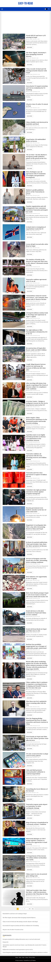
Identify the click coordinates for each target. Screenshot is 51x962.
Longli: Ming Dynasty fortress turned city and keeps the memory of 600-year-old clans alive (36, 367)
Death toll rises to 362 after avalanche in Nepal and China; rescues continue (36, 613)
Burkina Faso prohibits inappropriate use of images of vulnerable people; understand (36, 646)
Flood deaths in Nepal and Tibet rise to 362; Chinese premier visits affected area (37, 738)
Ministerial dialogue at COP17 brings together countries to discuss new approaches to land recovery (36, 841)
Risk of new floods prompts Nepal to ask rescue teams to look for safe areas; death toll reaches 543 (37, 594)
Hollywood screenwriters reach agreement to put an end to (18, 949)
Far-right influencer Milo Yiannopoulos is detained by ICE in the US (36, 332)
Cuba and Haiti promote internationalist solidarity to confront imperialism (35, 772)
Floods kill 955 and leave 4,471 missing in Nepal (36, 36)
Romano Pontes (30, 74)
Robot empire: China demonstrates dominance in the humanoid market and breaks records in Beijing (36, 420)
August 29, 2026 (37, 266)
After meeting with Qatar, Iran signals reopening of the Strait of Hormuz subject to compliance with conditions (37, 386)
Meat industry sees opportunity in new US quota (36, 577)
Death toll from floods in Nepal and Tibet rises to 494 (36, 630)
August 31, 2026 (37, 74)
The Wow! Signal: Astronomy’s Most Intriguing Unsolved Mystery (36, 54)
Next (33, 908)
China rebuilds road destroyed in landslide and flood (37, 123)
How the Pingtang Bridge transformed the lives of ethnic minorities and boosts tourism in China (37, 721)
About (20, 957)
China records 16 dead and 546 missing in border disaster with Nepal (36, 70)
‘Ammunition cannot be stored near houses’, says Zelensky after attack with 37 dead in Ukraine (37, 297)
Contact (26, 957)
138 (29, 908)
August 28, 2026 (36, 513)
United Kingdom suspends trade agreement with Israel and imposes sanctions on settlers (25, 952)
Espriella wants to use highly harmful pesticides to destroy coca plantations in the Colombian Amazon (36, 437)
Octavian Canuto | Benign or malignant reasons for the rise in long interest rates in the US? (37, 403)
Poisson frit (5, 942)
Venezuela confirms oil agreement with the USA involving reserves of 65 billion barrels (36, 456)
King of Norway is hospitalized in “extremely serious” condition (37, 823)
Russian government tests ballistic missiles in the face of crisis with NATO (36, 510)
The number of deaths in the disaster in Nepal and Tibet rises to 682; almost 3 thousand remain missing (37, 262)
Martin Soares (29, 107)
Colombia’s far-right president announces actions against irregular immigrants (36, 492)
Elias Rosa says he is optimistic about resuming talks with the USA (36, 703)
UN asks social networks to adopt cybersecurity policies (37, 755)
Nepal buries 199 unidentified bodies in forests (36, 140)
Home (16, 957)
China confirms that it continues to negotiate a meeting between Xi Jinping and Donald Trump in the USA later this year (36, 685)
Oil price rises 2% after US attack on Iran (13, 929)
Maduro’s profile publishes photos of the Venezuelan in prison (35, 192)
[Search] (49, 9)
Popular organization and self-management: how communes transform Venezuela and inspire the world (37, 209)
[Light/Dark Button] (46, 9)
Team (23, 957)
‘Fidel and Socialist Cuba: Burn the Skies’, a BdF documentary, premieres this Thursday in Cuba (37, 892)
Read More (29, 47)
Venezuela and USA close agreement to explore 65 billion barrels (36, 474)
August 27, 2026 (36, 757)
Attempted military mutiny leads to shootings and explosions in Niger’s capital (37, 314)
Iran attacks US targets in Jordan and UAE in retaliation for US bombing (37, 88)
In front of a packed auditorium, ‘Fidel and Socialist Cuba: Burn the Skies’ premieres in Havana (36, 544)
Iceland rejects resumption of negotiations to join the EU (36, 228)
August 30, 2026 (37, 160)
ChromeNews (26, 960)
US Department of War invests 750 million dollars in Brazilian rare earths (36, 858)
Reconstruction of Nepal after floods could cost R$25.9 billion (36, 349)
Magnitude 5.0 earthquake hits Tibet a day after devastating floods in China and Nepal (36, 527)
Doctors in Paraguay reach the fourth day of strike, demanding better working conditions (36, 560)
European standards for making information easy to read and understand (21, 939)
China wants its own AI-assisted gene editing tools (36, 875)
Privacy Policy (32, 957)
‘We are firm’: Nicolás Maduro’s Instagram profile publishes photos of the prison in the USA (36, 156)
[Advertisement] (14, 23)
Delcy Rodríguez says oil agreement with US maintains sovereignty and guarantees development (36, 174)
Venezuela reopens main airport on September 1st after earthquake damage (36, 806)
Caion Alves (29, 792)
